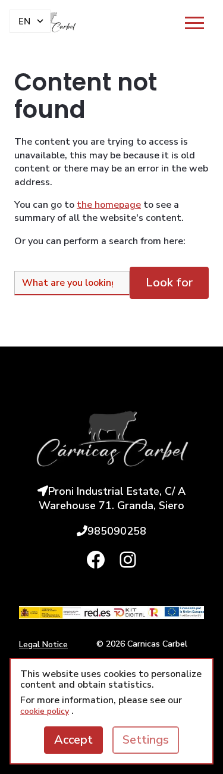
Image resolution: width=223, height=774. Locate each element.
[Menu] (194, 23)
